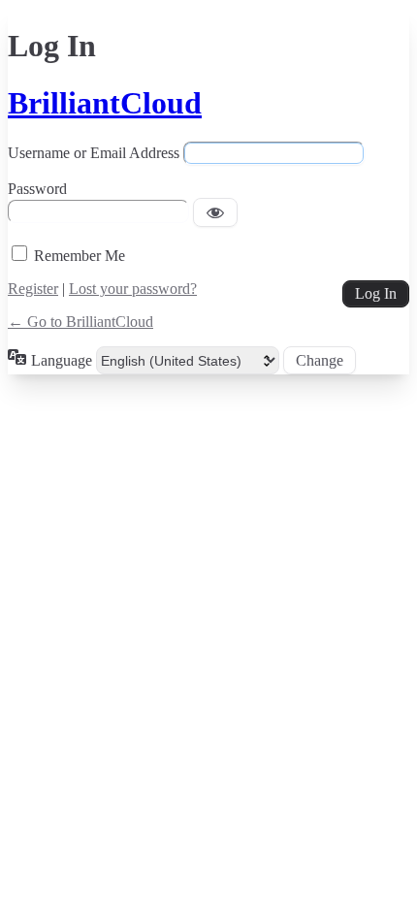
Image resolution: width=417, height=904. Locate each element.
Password (37, 188)
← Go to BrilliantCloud (80, 321)
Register (33, 288)
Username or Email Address (93, 153)
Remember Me (79, 255)
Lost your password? (133, 288)
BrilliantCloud (105, 102)
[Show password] (215, 212)
